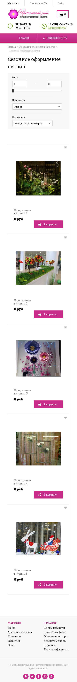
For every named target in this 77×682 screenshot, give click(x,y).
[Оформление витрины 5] (38, 540)
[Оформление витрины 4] (38, 450)
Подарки (49, 645)
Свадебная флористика (56, 632)
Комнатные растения (56, 640)
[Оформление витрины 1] (38, 180)
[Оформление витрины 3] (38, 360)
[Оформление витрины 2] (38, 270)
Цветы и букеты (54, 627)
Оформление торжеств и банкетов (56, 636)
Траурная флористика (56, 649)
